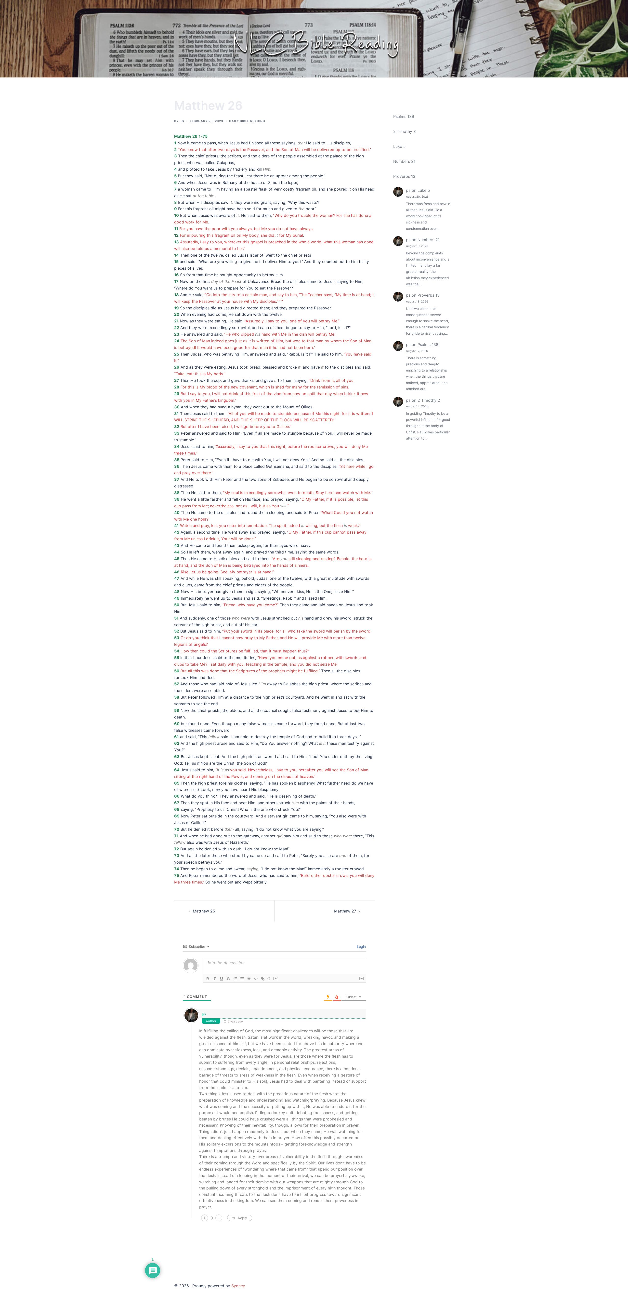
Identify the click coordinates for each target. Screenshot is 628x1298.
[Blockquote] (249, 979)
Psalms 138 (428, 344)
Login (361, 946)
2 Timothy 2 (429, 400)
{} (269, 978)
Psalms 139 (403, 116)
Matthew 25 (204, 911)
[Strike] (228, 979)
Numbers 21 (404, 161)
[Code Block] (255, 979)
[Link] (262, 979)
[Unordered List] (242, 979)
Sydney (238, 1285)
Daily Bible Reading (247, 121)
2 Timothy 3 (404, 131)
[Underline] (221, 979)
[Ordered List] (235, 979)
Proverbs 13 (404, 176)
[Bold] (207, 979)
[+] (276, 978)
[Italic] (214, 979)
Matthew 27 (345, 911)
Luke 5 (399, 146)
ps (182, 121)
